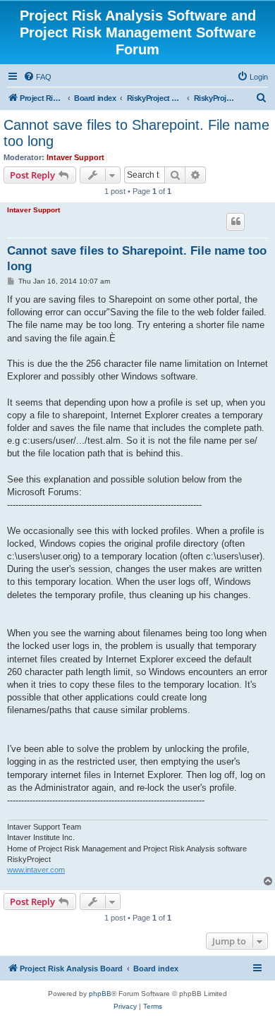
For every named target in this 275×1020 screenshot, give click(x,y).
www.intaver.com (36, 870)
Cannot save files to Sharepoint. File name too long (136, 133)
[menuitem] (37, 76)
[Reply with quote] (235, 221)
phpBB (100, 993)
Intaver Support (75, 157)
